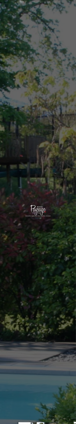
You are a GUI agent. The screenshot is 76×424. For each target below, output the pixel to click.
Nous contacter (38, 218)
